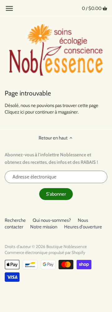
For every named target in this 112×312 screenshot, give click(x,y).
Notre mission (43, 227)
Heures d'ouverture (83, 227)
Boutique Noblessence (66, 246)
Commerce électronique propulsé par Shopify (45, 252)
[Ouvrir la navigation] (9, 8)
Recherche (15, 220)
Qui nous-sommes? (52, 220)
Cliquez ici (14, 112)
